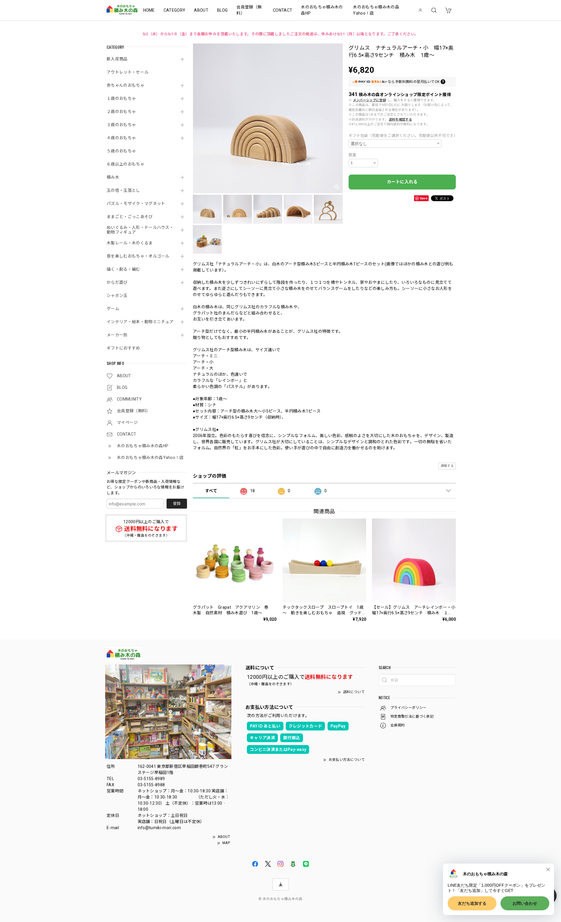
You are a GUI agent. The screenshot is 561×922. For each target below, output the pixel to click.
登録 (177, 504)
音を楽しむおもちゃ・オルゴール (138, 256)
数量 (352, 155)
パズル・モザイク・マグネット (136, 203)
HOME (149, 10)
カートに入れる (402, 182)
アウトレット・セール (127, 72)
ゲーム (113, 308)
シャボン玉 (117, 295)
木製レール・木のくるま (130, 243)
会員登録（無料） (249, 10)
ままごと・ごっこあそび (130, 216)
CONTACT (282, 10)
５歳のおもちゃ (121, 151)
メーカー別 (117, 335)
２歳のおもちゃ (121, 111)
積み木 (113, 177)
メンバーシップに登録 (369, 100)
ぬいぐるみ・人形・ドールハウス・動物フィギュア (140, 230)
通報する (447, 466)
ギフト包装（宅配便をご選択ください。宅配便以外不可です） (402, 135)
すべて (211, 490)
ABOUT (201, 10)
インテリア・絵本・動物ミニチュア (140, 321)
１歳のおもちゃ (121, 98)
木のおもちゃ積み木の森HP (322, 10)
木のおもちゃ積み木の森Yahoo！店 (376, 10)
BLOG (222, 10)
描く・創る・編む (123, 269)
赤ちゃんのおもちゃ (125, 85)
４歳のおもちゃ (121, 137)
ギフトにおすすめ (123, 348)
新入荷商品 (117, 59)
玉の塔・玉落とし (123, 190)
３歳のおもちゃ (121, 124)
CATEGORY (175, 10)
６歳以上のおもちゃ (125, 164)
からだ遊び (117, 282)
